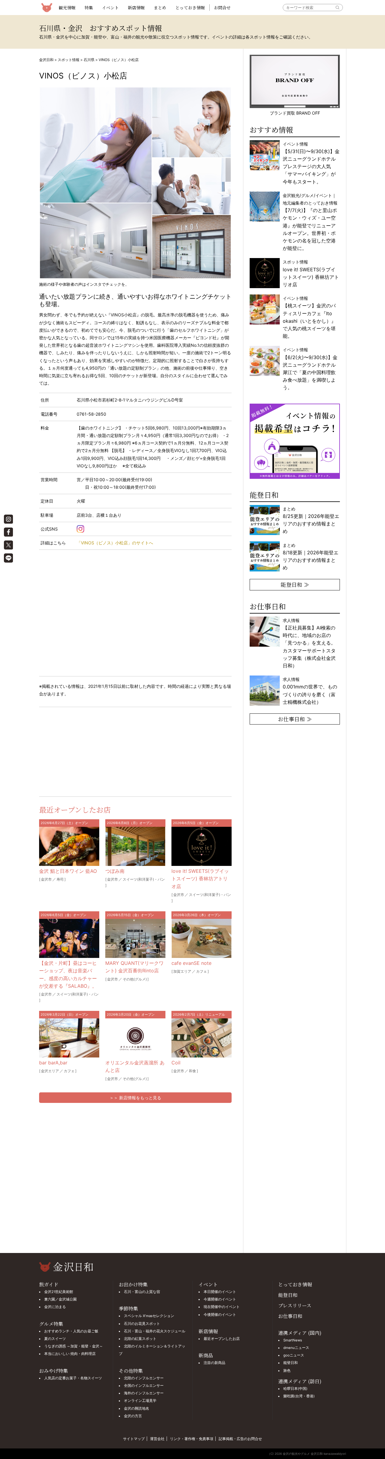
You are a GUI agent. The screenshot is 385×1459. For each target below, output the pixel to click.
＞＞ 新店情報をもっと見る (135, 1097)
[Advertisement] (87, 750)
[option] (295, 441)
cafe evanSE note (191, 963)
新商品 (206, 1355)
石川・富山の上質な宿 (142, 1292)
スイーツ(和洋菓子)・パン (144, 879)
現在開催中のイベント (222, 1307)
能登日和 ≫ (295, 584)
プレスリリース (294, 1305)
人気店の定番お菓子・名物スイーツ (73, 1378)
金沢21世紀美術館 (58, 1292)
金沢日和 (46, 59)
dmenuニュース (296, 1348)
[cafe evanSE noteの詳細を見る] (201, 938)
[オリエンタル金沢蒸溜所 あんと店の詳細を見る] (135, 1037)
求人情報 (309, 643)
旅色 (287, 1370)
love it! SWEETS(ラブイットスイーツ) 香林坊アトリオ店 (200, 878)
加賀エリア (182, 971)
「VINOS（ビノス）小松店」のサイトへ (115, 542)
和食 (192, 1071)
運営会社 (157, 1438)
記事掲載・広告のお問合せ (240, 1438)
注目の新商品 (214, 1363)
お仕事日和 (290, 1316)
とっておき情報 (190, 8)
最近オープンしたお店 (222, 1339)
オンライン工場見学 (140, 1401)
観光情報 (67, 8)
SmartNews (292, 1340)
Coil (175, 1063)
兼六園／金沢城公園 (60, 1299)
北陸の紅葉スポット (140, 1339)
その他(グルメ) (135, 979)
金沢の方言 (133, 1416)
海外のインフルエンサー (144, 1393)
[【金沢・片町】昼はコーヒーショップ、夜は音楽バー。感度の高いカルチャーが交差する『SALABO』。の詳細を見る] (69, 938)
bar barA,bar (53, 1063)
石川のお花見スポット (142, 1324)
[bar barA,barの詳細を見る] (69, 1037)
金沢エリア (50, 1071)
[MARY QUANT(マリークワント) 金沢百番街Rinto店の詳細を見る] (135, 938)
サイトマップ (134, 1438)
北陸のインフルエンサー (144, 1378)
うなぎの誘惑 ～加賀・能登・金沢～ (73, 1346)
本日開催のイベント (220, 1292)
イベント (110, 8)
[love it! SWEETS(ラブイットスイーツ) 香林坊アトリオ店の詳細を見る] (201, 846)
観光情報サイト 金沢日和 (46, 7)
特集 (89, 8)
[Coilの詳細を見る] (201, 1037)
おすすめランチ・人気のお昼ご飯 (71, 1331)
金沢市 (46, 879)
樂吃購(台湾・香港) (299, 1396)
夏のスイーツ (55, 1339)
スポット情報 (68, 59)
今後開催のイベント (220, 1315)
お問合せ (222, 8)
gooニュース (293, 1355)
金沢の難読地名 (136, 1408)
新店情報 (136, 8)
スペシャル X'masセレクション (149, 1316)
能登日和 (287, 1294)
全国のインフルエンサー (144, 1386)
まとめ (160, 8)
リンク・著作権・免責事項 (191, 1438)
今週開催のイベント (220, 1299)
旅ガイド (48, 1284)
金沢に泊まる (55, 1307)
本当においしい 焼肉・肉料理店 (70, 1354)
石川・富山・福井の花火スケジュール (154, 1331)
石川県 (89, 59)
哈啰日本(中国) (295, 1389)
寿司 (60, 879)
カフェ (201, 971)
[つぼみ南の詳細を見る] (135, 846)
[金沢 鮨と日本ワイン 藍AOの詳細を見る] (69, 846)
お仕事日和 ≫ (295, 719)
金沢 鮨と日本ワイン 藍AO (68, 871)
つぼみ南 (115, 871)
